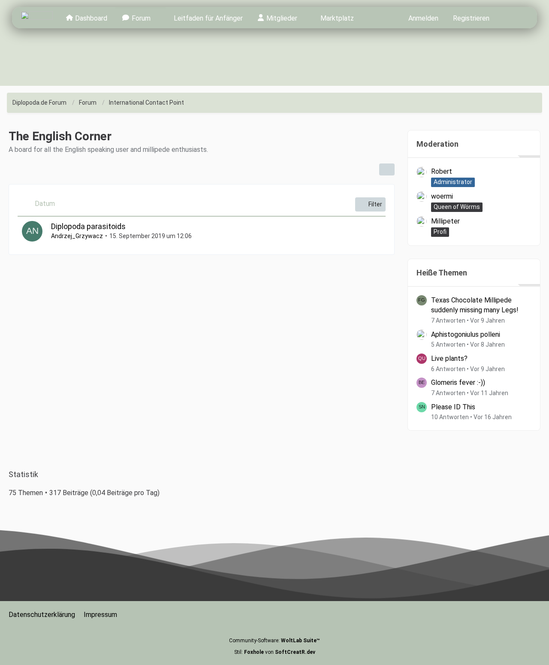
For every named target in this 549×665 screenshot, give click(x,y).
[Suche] (512, 17)
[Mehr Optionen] (387, 169)
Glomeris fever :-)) (458, 382)
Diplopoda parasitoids (88, 226)
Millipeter (445, 221)
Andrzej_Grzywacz (77, 236)
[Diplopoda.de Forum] (37, 17)
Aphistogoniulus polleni (465, 334)
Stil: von (274, 652)
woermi (442, 196)
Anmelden (423, 18)
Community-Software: (274, 641)
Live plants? (449, 358)
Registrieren (471, 18)
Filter (375, 204)
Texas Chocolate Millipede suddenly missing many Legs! (475, 305)
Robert (441, 171)
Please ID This (453, 407)
